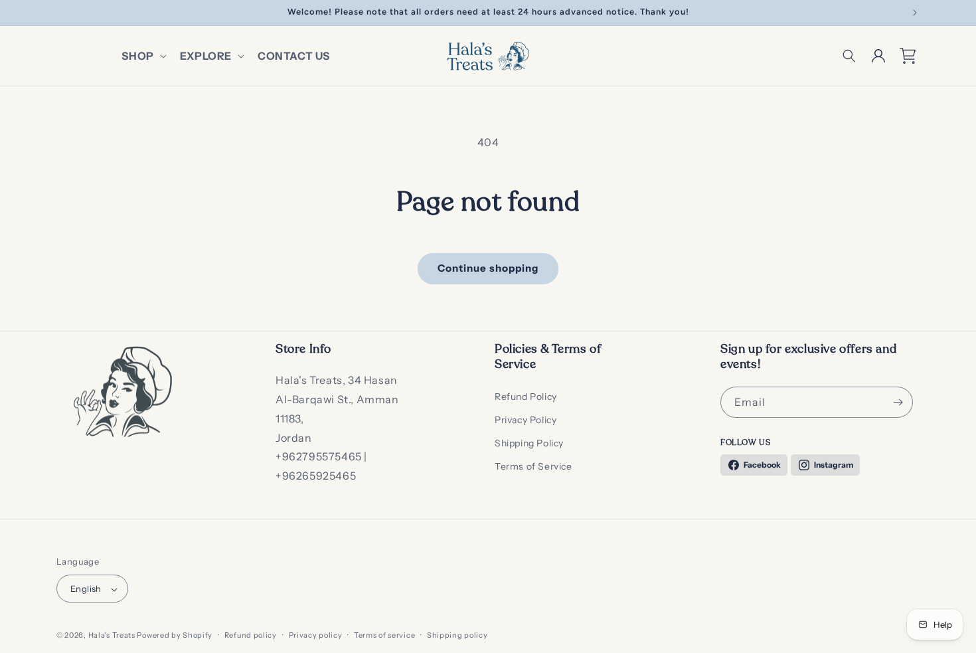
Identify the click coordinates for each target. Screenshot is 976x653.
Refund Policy (526, 397)
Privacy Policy (525, 420)
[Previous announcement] (61, 12)
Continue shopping (488, 268)
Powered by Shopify (174, 635)
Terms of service (384, 635)
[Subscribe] (897, 402)
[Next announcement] (915, 12)
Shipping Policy (529, 443)
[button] (142, 56)
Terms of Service (533, 466)
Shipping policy (457, 635)
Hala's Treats (111, 635)
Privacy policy (316, 635)
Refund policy (250, 635)
